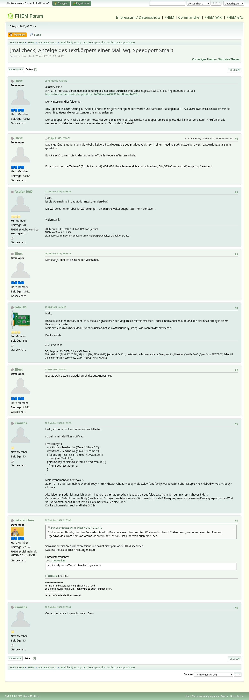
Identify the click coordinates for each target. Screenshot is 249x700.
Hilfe (187, 696)
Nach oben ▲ (237, 696)
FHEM (169, 17)
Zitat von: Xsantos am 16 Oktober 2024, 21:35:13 (76, 527)
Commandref (189, 17)
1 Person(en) (51, 575)
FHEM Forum (29, 16)
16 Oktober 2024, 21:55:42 (58, 520)
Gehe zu (188, 674)
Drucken (235, 69)
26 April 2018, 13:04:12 (56, 80)
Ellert (18, 81)
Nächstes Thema (228, 59)
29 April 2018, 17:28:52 (59, 138)
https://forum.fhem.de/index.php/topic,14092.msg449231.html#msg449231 (92, 94)
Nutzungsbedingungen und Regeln (210, 696)
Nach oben (15, 658)
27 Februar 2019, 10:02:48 (58, 191)
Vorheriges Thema (204, 59)
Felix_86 (20, 307)
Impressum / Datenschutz (138, 17)
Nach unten (16, 69)
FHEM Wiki (213, 17)
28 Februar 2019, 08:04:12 (58, 253)
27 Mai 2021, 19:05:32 (55, 369)
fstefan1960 (23, 191)
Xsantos (20, 423)
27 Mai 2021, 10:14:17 (55, 307)
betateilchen (24, 520)
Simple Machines (31, 696)
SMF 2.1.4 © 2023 (13, 696)
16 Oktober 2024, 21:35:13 (58, 423)
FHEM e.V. (234, 17)
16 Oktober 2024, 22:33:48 (58, 607)
